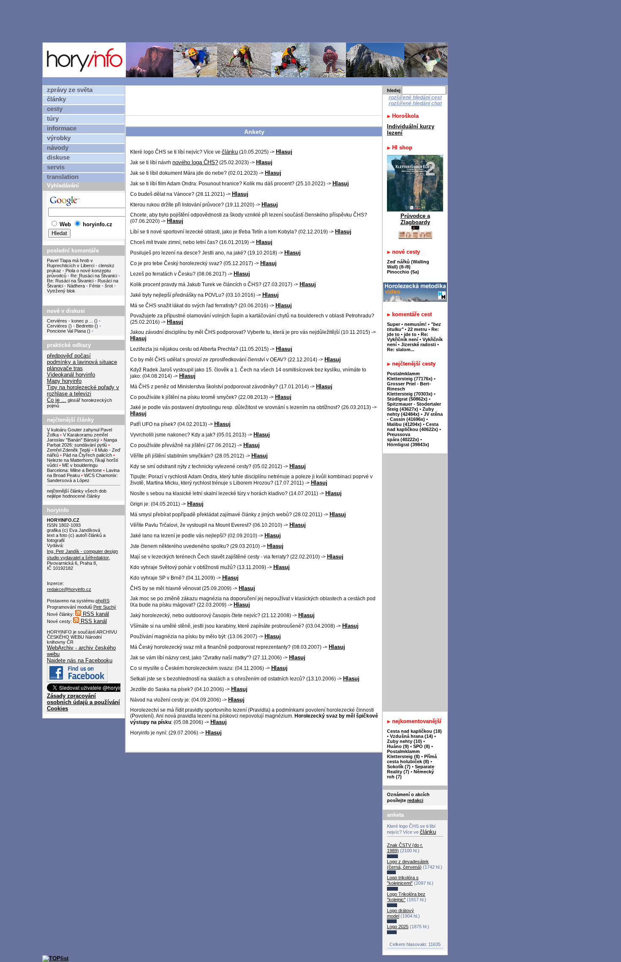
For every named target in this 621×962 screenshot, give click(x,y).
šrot (109, 285)
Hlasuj (284, 152)
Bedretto (84, 325)
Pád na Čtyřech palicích (87, 455)
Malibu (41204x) (404, 424)
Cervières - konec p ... (70, 320)
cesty (55, 109)
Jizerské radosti (419, 344)
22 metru (417, 329)
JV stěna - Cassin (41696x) (415, 417)
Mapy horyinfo (64, 381)
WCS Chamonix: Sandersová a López (82, 478)
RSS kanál (95, 614)
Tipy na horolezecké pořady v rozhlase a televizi (83, 390)
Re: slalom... (400, 349)
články (56, 99)
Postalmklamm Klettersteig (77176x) (410, 376)
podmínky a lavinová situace (82, 362)
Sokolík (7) (399, 766)
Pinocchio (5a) (403, 271)
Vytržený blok (61, 290)
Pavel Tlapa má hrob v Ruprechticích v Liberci (70, 263)
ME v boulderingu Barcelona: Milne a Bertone (74, 468)
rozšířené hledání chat (415, 103)
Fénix (95, 285)
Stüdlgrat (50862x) (407, 398)
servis (56, 167)
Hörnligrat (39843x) (408, 444)
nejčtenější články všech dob (76, 490)
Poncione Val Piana (66, 330)
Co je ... (56, 400)
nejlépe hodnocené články (73, 496)
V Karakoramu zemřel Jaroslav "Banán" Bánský (77, 437)
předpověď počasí (69, 355)
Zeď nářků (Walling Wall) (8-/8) (408, 264)
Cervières (57, 325)
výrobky (59, 138)
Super (393, 324)
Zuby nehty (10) (404, 741)
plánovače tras (65, 368)
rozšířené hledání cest (415, 97)
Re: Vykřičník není (407, 337)
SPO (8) (421, 746)
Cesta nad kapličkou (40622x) (413, 427)
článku (230, 152)
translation (63, 176)
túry (53, 118)
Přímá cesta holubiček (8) (412, 759)
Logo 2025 (398, 926)
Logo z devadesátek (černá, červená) (408, 864)
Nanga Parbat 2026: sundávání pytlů (82, 442)
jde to (411, 334)
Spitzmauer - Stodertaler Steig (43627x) (414, 406)
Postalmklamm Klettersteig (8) (403, 754)
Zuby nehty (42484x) (410, 411)
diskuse (58, 157)
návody (57, 147)
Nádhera (76, 285)
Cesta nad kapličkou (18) (414, 731)
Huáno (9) (398, 746)
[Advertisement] (247, 21)
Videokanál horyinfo (71, 374)
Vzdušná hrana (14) (411, 736)
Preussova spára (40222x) (403, 437)
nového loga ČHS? (195, 162)
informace (61, 128)
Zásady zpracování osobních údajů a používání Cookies (83, 702)
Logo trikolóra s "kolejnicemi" (403, 880)
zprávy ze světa (70, 90)
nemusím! (415, 324)
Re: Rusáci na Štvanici (94, 275)
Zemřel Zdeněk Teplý (68, 450)
